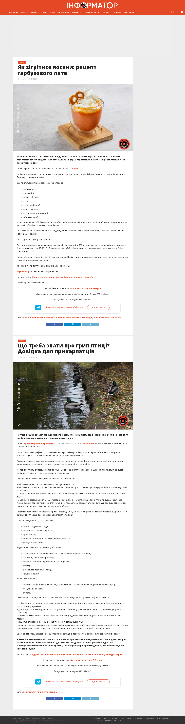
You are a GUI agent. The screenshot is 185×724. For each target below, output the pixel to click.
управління (88, 443)
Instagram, (87, 660)
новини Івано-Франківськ (44, 318)
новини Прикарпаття (103, 318)
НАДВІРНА (76, 12)
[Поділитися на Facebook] (54, 323)
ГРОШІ (43, 12)
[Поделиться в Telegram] (72, 697)
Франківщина (50, 692)
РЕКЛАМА (117, 12)
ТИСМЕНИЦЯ (63, 12)
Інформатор (23, 271)
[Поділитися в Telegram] (72, 323)
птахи (40, 692)
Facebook (76, 288)
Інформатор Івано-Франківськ (39, 443)
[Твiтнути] (91, 323)
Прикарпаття (29, 692)
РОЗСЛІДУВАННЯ (92, 12)
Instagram (87, 288)
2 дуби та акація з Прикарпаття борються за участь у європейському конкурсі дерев (77, 654)
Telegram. (97, 660)
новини (27, 318)
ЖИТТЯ (24, 12)
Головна (13, 12)
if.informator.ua (24, 722)
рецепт (118, 318)
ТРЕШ (52, 12)
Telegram (97, 288)
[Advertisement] (92, 36)
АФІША (106, 12)
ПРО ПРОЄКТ (129, 12)
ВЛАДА (34, 12)
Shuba (75, 168)
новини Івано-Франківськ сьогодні (75, 318)
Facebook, (76, 660)
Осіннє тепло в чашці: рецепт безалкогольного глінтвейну (63, 277)
